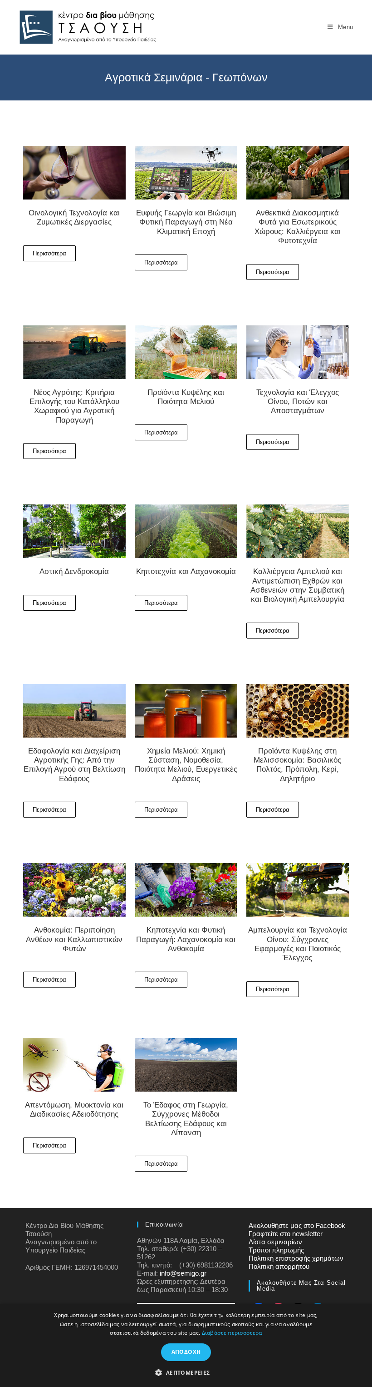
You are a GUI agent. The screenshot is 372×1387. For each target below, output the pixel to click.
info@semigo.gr (183, 1273)
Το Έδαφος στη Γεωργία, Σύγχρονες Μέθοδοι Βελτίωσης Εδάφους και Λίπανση (185, 1119)
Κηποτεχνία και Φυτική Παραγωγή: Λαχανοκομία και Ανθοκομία (185, 939)
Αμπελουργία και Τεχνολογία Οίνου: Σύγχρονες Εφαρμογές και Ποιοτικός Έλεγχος (297, 944)
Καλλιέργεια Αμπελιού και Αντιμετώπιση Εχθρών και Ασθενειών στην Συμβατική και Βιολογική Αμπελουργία (297, 585)
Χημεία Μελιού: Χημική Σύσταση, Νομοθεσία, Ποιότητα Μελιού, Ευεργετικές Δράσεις (186, 765)
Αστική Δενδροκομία (74, 571)
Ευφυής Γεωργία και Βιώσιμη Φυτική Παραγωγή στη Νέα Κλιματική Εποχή (186, 222)
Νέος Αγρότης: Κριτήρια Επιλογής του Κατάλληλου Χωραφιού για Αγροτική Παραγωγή (74, 406)
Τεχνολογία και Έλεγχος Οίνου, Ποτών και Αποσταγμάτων (297, 401)
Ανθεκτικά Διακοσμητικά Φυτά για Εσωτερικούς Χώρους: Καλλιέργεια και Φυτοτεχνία (298, 227)
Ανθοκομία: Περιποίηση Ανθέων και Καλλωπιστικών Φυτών (74, 939)
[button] (186, 1372)
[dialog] (186, 1345)
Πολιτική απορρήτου (279, 1266)
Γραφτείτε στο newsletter (286, 1233)
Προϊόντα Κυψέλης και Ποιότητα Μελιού (185, 397)
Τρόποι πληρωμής (276, 1250)
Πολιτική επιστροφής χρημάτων (296, 1258)
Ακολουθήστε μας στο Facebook (297, 1225)
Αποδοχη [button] (186, 1352)
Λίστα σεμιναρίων (275, 1242)
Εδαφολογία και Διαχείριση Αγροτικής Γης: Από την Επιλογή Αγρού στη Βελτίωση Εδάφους (74, 765)
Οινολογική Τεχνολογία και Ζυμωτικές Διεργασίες (74, 217)
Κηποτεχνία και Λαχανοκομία (186, 571)
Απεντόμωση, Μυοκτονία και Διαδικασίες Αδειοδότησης (74, 1109)
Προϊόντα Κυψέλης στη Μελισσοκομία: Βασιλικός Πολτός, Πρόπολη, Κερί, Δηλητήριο (297, 765)
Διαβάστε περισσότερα (232, 1333)
